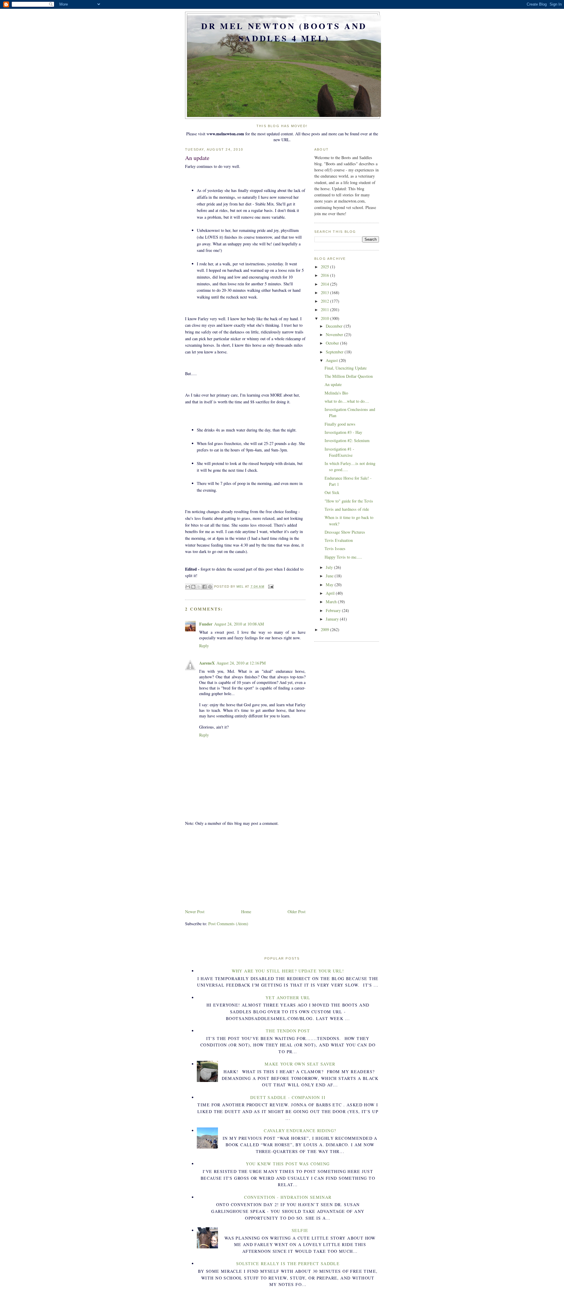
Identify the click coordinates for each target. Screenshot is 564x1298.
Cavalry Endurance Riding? (300, 1130)
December (335, 326)
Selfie (300, 1230)
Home (246, 911)
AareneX (207, 663)
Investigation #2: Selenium (347, 440)
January (333, 619)
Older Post (297, 911)
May (330, 584)
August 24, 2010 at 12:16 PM (241, 663)
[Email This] (188, 587)
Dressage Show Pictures (345, 532)
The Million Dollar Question (349, 376)
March (332, 601)
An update (333, 384)
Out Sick (332, 492)
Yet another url (288, 997)
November (335, 334)
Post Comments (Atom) (228, 923)
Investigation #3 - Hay (343, 432)
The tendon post (288, 1031)
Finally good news (340, 424)
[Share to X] (199, 587)
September (335, 352)
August (332, 360)
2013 (325, 292)
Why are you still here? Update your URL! (288, 971)
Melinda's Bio (336, 393)
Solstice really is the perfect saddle (288, 1263)
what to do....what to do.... (347, 401)
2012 (325, 301)
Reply (204, 645)
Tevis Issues (335, 548)
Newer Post (194, 911)
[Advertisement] (229, 866)
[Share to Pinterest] (210, 587)
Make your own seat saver (300, 1064)
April (331, 593)
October (333, 343)
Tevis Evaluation (339, 540)
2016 (325, 275)
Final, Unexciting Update (346, 368)
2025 (325, 266)
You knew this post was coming (288, 1163)
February (334, 610)
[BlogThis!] (193, 587)
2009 (325, 629)
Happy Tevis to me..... (343, 557)
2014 (325, 284)
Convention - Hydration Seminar (288, 1197)
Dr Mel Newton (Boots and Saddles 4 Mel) (284, 32)
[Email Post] (270, 586)
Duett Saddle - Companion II (287, 1097)
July (330, 567)
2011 (325, 309)
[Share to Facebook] (204, 587)
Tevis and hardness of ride (347, 509)
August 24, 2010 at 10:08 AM (239, 624)
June (330, 576)
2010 (325, 318)
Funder (205, 624)
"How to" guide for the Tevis (349, 501)
